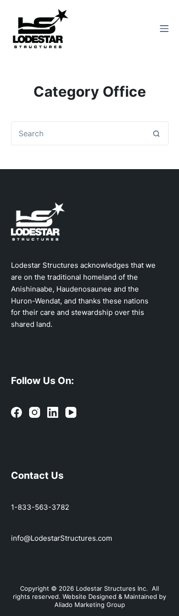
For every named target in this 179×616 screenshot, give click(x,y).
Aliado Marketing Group (89, 604)
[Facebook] (16, 412)
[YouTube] (70, 412)
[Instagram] (34, 412)
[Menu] (164, 28)
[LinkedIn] (52, 412)
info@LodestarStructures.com (61, 538)
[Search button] (156, 133)
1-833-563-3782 (40, 507)
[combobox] (78, 133)
